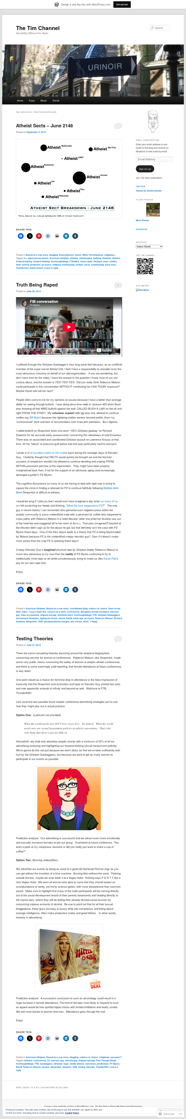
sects (87, 264)
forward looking (24, 261)
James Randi (65, 618)
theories (90, 1067)
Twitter (140, 186)
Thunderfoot (22, 267)
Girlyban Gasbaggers (109, 615)
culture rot (94, 608)
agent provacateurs (38, 258)
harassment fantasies (27, 618)
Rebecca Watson (104, 618)
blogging (53, 254)
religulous (109, 254)
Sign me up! (145, 168)
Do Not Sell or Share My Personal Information (118, 1106)
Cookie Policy (72, 1112)
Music (44, 100)
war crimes (76, 621)
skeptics (66, 1067)
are (18, 505)
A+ (25, 258)
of (113, 501)
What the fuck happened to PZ (85, 505)
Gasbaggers (46, 1063)
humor (78, 254)
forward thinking (41, 261)
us (116, 501)
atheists (28, 1060)
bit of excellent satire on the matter (47, 453)
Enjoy (32, 100)
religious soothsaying (63, 264)
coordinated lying (79, 608)
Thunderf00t (102, 1067)
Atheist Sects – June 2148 (44, 125)
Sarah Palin (110, 558)
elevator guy (57, 1060)
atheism (74, 258)
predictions (102, 1063)
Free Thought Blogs (106, 1060)
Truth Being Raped (37, 284)
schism (79, 264)
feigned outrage (48, 615)
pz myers (46, 264)
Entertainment (66, 254)
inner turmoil (22, 264)
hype (66, 1063)
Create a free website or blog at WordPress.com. (69, 1106)
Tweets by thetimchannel (148, 190)
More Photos (142, 220)
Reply (94, 621)
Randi (19, 1067)
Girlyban (98, 261)
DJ (48, 1060)
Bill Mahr (35, 417)
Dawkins (106, 258)
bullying (97, 258)
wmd (85, 621)
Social (56, 100)
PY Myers (115, 1063)
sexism (45, 1067)
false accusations (30, 615)
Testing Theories (34, 638)
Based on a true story (37, 254)
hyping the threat (48, 618)
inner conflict (110, 261)
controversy (73, 611)
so (102, 501)
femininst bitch (65, 615)
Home (20, 100)
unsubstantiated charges (56, 621)
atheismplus (85, 258)
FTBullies (74, 261)
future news (86, 261)
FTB (95, 615)
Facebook (141, 229)
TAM (40, 621)
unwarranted (36, 267)
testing (81, 1067)
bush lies (41, 611)
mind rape (78, 618)
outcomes (90, 1063)
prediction (35, 264)
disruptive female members (95, 611)
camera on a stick (56, 611)
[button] (69, 179)
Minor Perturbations (93, 254)
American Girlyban (59, 258)
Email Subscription (147, 140)
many (107, 501)
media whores (77, 1063)
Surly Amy (110, 264)
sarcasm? (115, 1057)
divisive (116, 258)
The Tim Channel (38, 28)
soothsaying (97, 264)
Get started (122, 4)
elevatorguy (71, 1060)
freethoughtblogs (59, 261)
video (24, 611)
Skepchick (31, 621)
